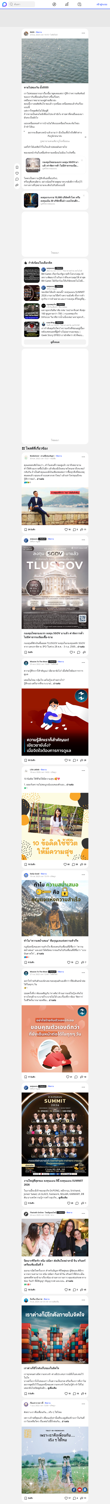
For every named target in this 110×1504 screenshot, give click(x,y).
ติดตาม (39, 32)
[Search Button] (11, 4)
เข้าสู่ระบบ (102, 4)
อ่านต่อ (40, 478)
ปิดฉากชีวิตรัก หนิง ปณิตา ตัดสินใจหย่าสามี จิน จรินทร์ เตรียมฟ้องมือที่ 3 (55, 1262)
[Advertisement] (55, 18)
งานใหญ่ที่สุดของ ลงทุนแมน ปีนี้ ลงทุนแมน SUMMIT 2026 (53, 1182)
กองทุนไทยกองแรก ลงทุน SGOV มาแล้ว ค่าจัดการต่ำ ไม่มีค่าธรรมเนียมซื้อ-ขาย (54, 635)
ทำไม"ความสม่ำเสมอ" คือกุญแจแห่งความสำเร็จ (51, 940)
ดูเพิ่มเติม (63, 1197)
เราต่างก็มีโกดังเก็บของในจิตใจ (41, 1368)
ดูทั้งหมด (55, 342)
